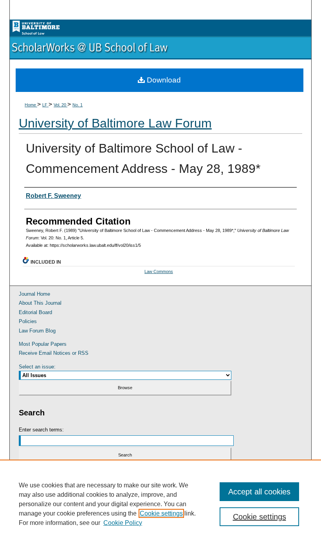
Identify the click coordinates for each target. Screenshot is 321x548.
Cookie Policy (122, 522)
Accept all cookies (259, 491)
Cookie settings (161, 513)
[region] (160, 504)
